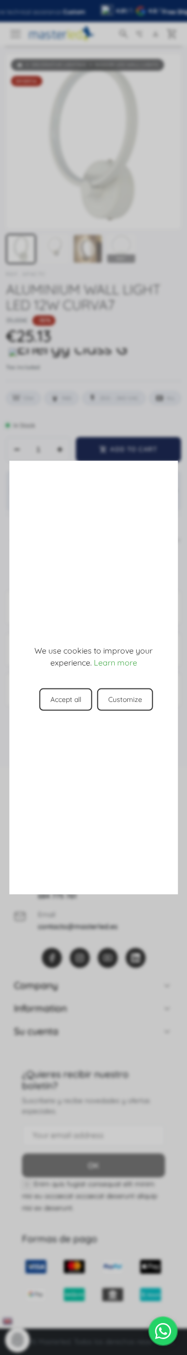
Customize (125, 698)
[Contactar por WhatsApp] (163, 1331)
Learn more (115, 662)
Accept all (65, 698)
